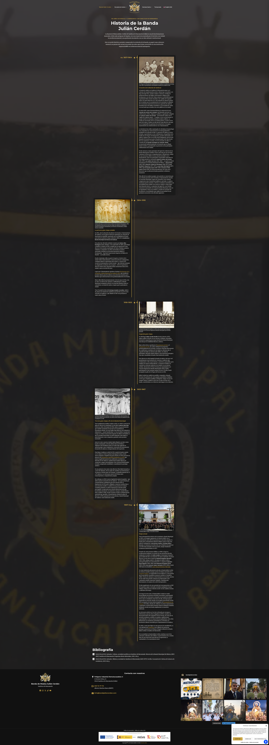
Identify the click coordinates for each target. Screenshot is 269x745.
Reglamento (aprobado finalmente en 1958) (113, 457)
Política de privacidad (253, 742)
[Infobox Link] (134, 688)
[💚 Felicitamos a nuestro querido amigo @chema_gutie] (234, 688)
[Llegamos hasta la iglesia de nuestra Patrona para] (212, 710)
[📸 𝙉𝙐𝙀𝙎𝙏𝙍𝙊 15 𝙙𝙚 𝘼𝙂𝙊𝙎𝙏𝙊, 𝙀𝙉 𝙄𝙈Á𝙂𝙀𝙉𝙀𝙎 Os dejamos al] (256, 688)
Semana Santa (146, 7)
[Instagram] (43, 690)
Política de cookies (245, 742)
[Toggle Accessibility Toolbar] (266, 742)
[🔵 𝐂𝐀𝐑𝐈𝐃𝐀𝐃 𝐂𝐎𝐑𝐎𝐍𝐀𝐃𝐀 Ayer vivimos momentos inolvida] (191, 710)
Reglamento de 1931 (144, 346)
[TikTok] (48, 690)
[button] (266, 725)
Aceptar (237, 739)
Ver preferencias (260, 739)
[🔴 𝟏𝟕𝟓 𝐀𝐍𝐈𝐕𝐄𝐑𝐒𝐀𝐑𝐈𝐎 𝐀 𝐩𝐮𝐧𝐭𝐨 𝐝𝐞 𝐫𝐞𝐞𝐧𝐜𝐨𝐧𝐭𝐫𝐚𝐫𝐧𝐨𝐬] (212, 688)
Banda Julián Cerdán (105, 7)
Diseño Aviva (144, 742)
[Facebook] (40, 690)
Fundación (151, 627)
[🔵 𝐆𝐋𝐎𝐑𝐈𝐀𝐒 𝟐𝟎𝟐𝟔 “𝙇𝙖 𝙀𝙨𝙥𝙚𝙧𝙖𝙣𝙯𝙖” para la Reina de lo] (256, 710)
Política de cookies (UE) (140, 730)
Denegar (248, 739)
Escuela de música (120, 7)
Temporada (157, 7)
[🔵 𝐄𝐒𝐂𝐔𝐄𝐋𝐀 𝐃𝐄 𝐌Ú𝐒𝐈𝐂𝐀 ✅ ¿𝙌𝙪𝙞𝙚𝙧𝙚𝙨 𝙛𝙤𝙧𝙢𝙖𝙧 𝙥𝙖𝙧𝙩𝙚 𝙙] (191, 688)
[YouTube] (50, 690)
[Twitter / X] (45, 690)
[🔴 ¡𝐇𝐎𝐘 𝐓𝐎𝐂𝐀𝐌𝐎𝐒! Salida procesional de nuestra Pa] (234, 710)
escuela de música (144, 573)
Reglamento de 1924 (162, 345)
